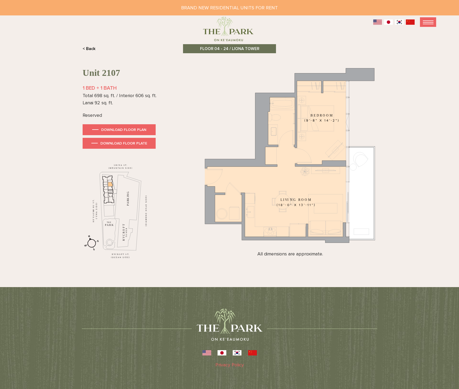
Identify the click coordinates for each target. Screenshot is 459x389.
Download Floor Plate (123, 143)
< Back (89, 48)
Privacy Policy (229, 365)
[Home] (229, 31)
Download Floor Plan (123, 129)
